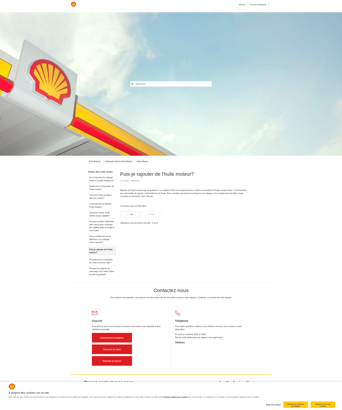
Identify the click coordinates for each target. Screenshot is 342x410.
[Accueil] (73, 6)
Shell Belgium (95, 161)
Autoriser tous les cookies (322, 405)
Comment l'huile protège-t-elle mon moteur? (100, 196)
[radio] (130, 214)
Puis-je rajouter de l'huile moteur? (100, 251)
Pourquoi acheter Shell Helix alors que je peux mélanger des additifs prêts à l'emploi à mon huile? (101, 226)
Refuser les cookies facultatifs (295, 405)
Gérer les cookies (273, 405)
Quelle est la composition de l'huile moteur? (101, 187)
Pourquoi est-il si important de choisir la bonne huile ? (100, 261)
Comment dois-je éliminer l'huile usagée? (100, 205)
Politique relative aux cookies (175, 397)
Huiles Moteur (142, 161)
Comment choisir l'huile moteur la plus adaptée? (99, 214)
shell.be (242, 4)
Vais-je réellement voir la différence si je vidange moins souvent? (99, 239)
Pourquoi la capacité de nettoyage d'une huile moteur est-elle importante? (101, 271)
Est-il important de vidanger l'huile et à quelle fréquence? (101, 179)
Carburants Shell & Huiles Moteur (118, 161)
